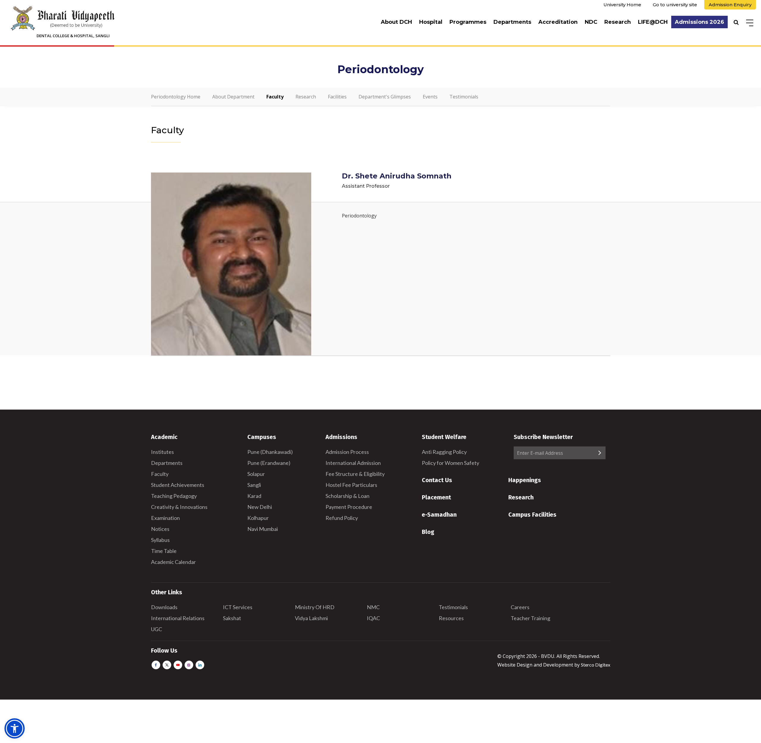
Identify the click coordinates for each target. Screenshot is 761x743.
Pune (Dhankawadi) (270, 452)
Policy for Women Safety (450, 463)
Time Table (164, 551)
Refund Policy (342, 518)
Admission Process (347, 452)
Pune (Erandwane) (268, 463)
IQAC (373, 618)
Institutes (162, 452)
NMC (373, 607)
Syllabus (160, 540)
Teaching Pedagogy (174, 496)
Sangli (254, 485)
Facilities (337, 96)
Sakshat (232, 618)
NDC (591, 22)
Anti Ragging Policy (444, 452)
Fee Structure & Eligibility (355, 474)
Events (430, 96)
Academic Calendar (173, 562)
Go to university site (675, 4)
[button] (14, 728)
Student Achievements (177, 485)
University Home (622, 4)
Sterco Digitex (595, 664)
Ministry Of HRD (314, 607)
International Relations (178, 618)
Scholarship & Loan (348, 496)
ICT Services (237, 607)
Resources (451, 618)
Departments (512, 22)
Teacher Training (530, 618)
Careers (520, 607)
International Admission (353, 463)
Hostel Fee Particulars (351, 485)
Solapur (256, 474)
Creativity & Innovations (179, 507)
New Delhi (259, 507)
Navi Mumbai (262, 529)
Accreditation (558, 22)
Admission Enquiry (730, 4)
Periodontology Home (175, 96)
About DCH (396, 22)
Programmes (467, 22)
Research (617, 22)
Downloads (164, 607)
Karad (254, 496)
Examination (165, 518)
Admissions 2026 (699, 22)
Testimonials (463, 96)
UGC (156, 629)
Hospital (430, 22)
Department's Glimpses (385, 96)
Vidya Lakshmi (311, 618)
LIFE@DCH (653, 22)
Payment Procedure (349, 507)
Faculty (275, 96)
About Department (233, 96)
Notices (160, 529)
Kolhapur (258, 518)
